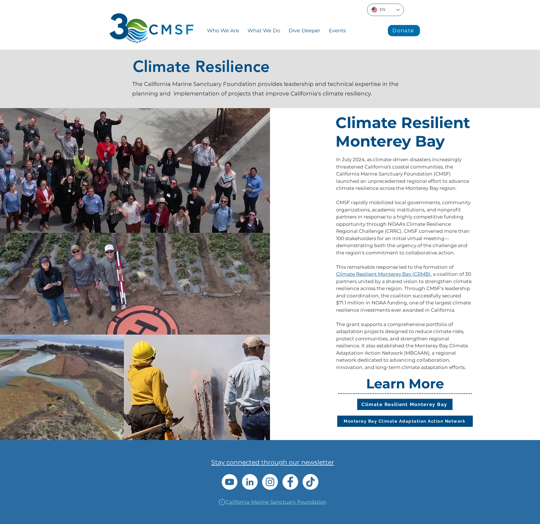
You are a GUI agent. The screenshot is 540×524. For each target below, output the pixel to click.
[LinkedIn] (250, 482)
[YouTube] (229, 482)
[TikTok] (310, 482)
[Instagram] (270, 482)
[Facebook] (290, 482)
